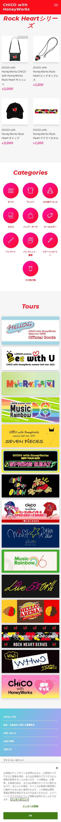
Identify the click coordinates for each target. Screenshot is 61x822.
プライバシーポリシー (13, 760)
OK (30, 815)
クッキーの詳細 (30, 806)
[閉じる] (57, 768)
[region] (30, 792)
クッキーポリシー (19, 799)
